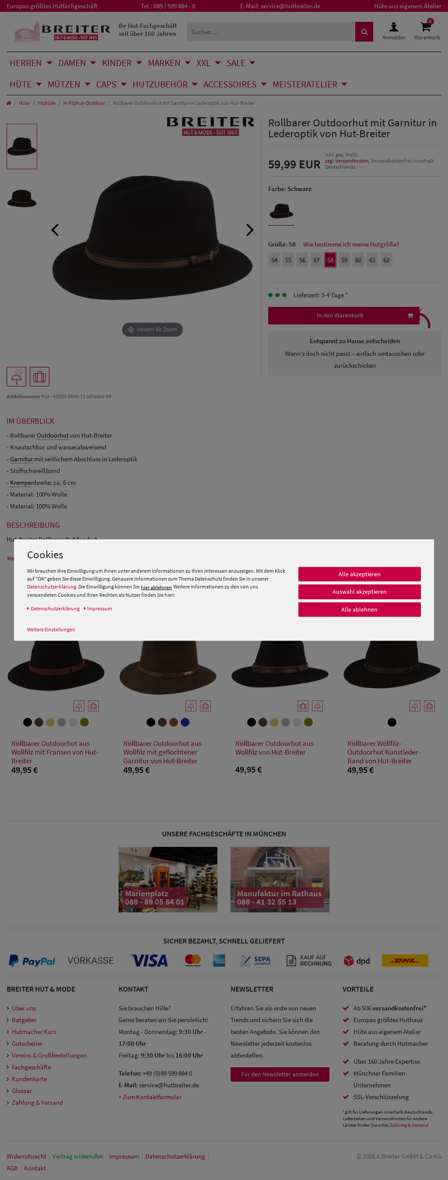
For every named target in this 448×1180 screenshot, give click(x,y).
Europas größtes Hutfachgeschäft (52, 6)
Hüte (21, 84)
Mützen (64, 84)
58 (330, 260)
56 (302, 260)
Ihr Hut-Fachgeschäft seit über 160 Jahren (148, 29)
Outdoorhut (53, 435)
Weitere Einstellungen (51, 629)
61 (372, 260)
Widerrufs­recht (26, 1156)
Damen (72, 63)
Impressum (124, 1156)
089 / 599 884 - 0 (174, 6)
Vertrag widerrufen (77, 1156)
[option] (22, 146)
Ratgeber (24, 1020)
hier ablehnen (156, 587)
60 (358, 260)
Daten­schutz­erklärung (175, 1156)
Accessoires (229, 84)
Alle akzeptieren (360, 574)
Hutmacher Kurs (34, 1031)
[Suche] (364, 32)
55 (288, 260)
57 (316, 260)
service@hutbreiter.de (290, 6)
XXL (203, 63)
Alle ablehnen (359, 609)
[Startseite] (8, 103)
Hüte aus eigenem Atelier (407, 6)
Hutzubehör (160, 84)
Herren (26, 63)
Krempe (20, 482)
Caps (106, 84)
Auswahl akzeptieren (359, 591)
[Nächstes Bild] (250, 229)
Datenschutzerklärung (51, 586)
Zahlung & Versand (37, 1102)
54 (274, 260)
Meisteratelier (305, 84)
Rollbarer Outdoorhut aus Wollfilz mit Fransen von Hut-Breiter (54, 752)
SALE (236, 63)
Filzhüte (47, 103)
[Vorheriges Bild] (55, 229)
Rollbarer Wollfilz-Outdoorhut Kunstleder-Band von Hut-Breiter (383, 752)
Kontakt (35, 1168)
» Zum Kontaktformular (150, 1097)
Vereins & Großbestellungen (49, 1055)
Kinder (117, 63)
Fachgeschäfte (31, 1067)
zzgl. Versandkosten (347, 160)
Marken (164, 63)
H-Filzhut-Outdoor (84, 103)
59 (344, 260)
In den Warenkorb (340, 315)
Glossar (22, 1090)
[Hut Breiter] (62, 31)
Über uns (24, 1008)
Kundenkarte (29, 1079)
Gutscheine (27, 1043)
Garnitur (21, 459)
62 (386, 260)
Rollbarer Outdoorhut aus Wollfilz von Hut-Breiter (274, 748)
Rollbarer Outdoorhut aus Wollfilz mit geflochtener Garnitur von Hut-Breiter (162, 752)
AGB (12, 1168)
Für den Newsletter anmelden (280, 1074)
